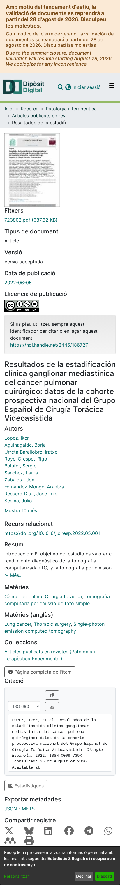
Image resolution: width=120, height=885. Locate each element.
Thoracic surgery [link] (52, 624)
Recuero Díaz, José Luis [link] (30, 494)
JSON (10, 809)
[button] (60, 87)
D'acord (104, 876)
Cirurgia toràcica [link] (63, 596)
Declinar (83, 876)
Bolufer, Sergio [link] (20, 466)
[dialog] (60, 865)
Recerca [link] (29, 108)
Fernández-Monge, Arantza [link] (34, 487)
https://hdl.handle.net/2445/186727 (49, 345)
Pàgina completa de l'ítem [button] (42, 672)
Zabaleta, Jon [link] (19, 480)
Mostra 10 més (21, 510)
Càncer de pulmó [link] (23, 596)
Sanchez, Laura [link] (21, 473)
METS (28, 809)
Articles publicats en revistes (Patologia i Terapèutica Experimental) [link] (41, 115)
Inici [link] (9, 108)
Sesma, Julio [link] (18, 500)
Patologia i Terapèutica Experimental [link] (75, 108)
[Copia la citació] (52, 695)
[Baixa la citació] (52, 706)
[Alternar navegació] (112, 87)
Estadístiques (28, 786)
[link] (60, 219)
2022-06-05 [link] (18, 282)
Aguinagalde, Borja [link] (25, 445)
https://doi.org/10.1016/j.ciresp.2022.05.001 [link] (52, 533)
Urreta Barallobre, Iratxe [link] (30, 452)
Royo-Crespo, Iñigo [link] (25, 459)
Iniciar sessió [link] (87, 87)
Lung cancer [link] (17, 624)
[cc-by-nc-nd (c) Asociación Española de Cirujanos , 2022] (60, 306)
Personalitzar (16, 876)
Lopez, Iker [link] (16, 438)
